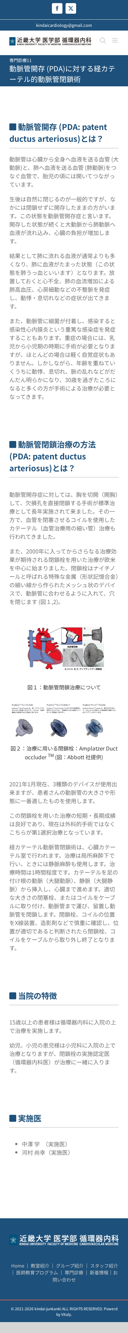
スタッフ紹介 (104, 1265)
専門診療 (74, 1272)
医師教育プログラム (37, 1272)
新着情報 (99, 1272)
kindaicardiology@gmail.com (64, 25)
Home (17, 1265)
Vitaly (66, 1314)
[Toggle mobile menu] (115, 40)
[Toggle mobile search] (103, 40)
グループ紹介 (70, 1265)
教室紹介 (40, 1265)
